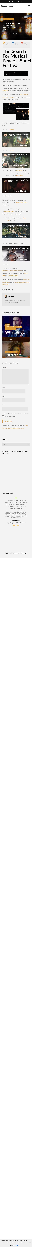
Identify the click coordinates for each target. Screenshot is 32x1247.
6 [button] (10, 553)
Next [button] (30, 527)
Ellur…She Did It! (13, 355)
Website (4, 405)
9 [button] (14, 553)
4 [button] (8, 553)
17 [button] (23, 553)
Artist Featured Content (13, 326)
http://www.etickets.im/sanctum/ (12, 270)
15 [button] (21, 553)
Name (3, 387)
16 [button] (22, 553)
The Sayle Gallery (13, 275)
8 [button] (13, 553)
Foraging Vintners (9, 211)
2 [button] (6, 553)
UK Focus (13, 352)
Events (11, 19)
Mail (3, 396)
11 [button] (16, 553)
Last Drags (11, 129)
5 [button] (9, 553)
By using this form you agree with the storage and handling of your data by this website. (16, 415)
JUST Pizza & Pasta (21, 202)
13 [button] (18, 553)
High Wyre (19, 170)
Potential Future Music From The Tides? (15, 333)
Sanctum (5, 90)
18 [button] (24, 553)
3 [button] (7, 553)
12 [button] (17, 553)
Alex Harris (7, 33)
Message (4, 367)
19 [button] (25, 553)
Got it (17, 1245)
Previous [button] (3, 527)
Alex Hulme (19, 175)
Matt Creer (12, 150)
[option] (16, 511)
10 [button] (15, 553)
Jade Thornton (21, 522)
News (5, 19)
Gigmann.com (7, 6)
